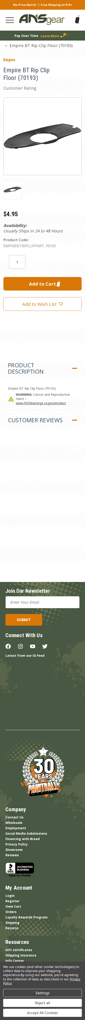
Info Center (14, 961)
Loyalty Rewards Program (26, 917)
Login (10, 895)
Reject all (42, 1002)
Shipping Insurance (20, 955)
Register (12, 901)
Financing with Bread (22, 839)
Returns (11, 928)
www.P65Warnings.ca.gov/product (41, 403)
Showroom (14, 849)
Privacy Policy (16, 844)
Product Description (26, 368)
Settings (43, 992)
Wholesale (13, 822)
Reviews (12, 855)
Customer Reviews (35, 420)
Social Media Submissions (26, 833)
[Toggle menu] (10, 20)
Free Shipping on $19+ (56, 5)
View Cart (13, 906)
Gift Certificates (18, 950)
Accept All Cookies (42, 1012)
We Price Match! (24, 5)
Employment (15, 828)
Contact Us (14, 817)
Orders (11, 912)
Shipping (12, 922)
